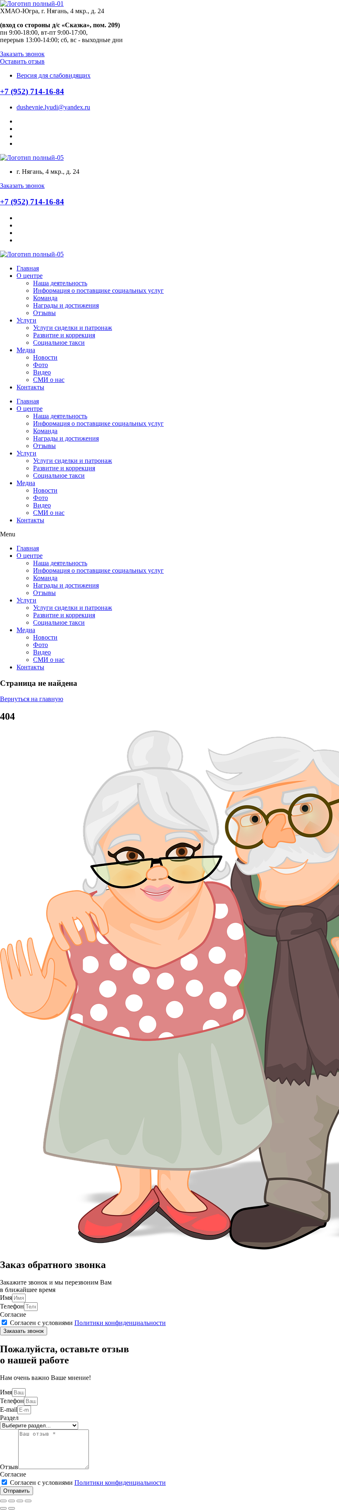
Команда (45, 297)
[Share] (11, 1501)
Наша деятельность (60, 283)
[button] (22, 53)
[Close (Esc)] (3, 1501)
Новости (45, 357)
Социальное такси (59, 342)
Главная (28, 268)
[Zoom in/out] (28, 1501)
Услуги (26, 320)
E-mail (8, 1409)
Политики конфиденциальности (120, 1322)
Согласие (13, 1314)
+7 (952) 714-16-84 (32, 91)
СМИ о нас (48, 379)
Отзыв (9, 1466)
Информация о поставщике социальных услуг (98, 290)
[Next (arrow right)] (11, 1508)
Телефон (12, 1306)
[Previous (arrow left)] (3, 1508)
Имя (6, 1297)
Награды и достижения (66, 305)
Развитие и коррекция (64, 335)
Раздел (9, 1417)
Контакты (30, 387)
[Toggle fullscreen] (20, 1501)
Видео (42, 372)
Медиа (26, 349)
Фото (40, 364)
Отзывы (44, 312)
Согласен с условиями (88, 1322)
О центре (30, 275)
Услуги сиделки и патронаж (72, 327)
